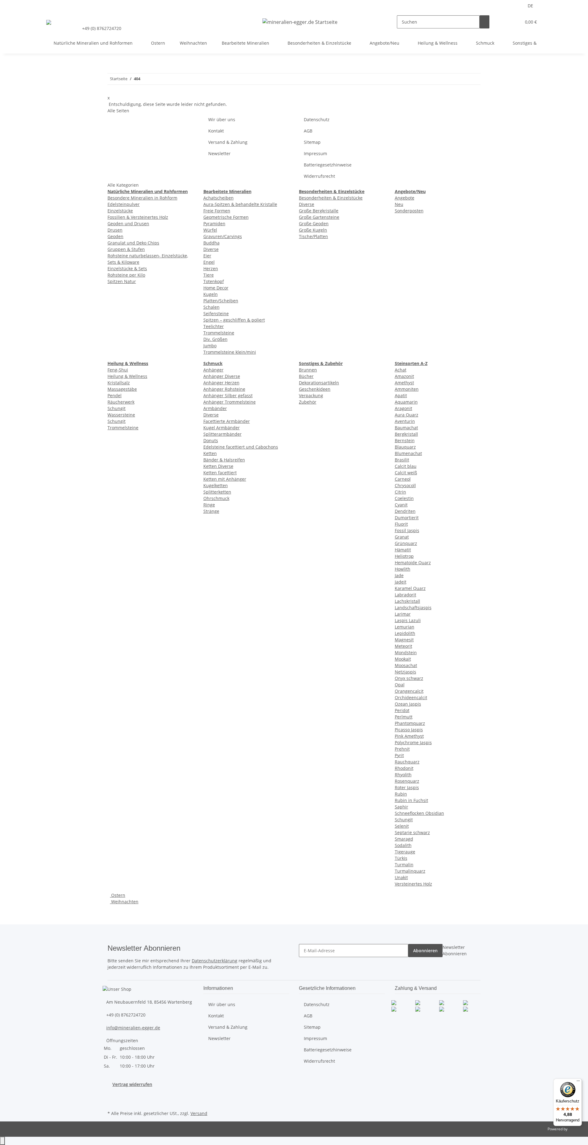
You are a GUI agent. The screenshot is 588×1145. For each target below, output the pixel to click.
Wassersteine (121, 415)
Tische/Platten (313, 236)
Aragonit (403, 408)
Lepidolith (405, 633)
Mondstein (406, 652)
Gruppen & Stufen (126, 249)
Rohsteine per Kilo (126, 275)
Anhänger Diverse (221, 376)
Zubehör (307, 402)
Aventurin (405, 421)
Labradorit (405, 595)
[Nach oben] (2, 1141)
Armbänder (215, 408)
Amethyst (404, 383)
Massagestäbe (122, 389)
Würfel (210, 230)
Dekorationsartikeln (319, 383)
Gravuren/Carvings (222, 236)
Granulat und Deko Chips (133, 243)
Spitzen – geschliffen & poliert (234, 320)
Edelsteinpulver (123, 204)
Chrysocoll (405, 485)
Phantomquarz (410, 723)
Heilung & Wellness (127, 376)
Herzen (210, 268)
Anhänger (213, 370)
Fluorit (401, 524)
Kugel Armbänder (221, 428)
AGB (308, 131)
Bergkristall (406, 434)
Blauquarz (405, 447)
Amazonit (404, 376)
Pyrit (399, 755)
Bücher (306, 376)
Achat (400, 370)
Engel (209, 262)
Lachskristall (407, 601)
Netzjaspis (405, 672)
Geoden (115, 236)
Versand (198, 1113)
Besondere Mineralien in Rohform (142, 198)
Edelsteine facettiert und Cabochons (240, 447)
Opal (400, 685)
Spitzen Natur (121, 281)
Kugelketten (215, 485)
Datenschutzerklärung (214, 961)
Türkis (401, 858)
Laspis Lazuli (408, 620)
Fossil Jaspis (407, 530)
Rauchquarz (407, 762)
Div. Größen (215, 339)
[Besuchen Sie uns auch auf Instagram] (112, 1101)
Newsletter (219, 153)
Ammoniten (407, 389)
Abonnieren (425, 950)
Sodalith (403, 845)
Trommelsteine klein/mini (229, 352)
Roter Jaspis (407, 787)
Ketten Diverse (218, 466)
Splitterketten (217, 492)
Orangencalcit (409, 691)
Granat (402, 537)
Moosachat (406, 665)
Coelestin (404, 498)
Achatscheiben (218, 198)
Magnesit (404, 640)
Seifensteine (216, 313)
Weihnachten (124, 901)
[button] (504, 21)
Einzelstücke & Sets (127, 268)
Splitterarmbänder (222, 434)
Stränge (211, 511)
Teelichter (213, 326)
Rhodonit (404, 768)
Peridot (402, 710)
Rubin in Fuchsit (411, 800)
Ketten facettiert (220, 473)
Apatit (401, 395)
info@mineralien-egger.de (133, 1028)
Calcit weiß (406, 473)
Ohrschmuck (216, 498)
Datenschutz (317, 119)
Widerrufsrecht (319, 176)
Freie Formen (216, 211)
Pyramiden (214, 223)
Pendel (114, 395)
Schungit (116, 408)
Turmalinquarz (410, 871)
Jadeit (400, 582)
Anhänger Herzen (221, 383)
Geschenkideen (314, 389)
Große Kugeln (313, 230)
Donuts (210, 440)
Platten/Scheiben (220, 301)
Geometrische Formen (226, 217)
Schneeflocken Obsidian (419, 813)
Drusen (115, 230)
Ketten (210, 453)
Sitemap (312, 142)
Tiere (208, 275)
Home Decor (215, 288)
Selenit (402, 826)
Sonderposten (409, 211)
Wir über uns (221, 119)
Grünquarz (406, 543)
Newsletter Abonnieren (455, 950)
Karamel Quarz (410, 588)
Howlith (402, 569)
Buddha (211, 243)
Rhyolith (403, 775)
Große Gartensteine (319, 217)
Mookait (403, 659)
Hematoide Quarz (413, 562)
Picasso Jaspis (409, 730)
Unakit (401, 877)
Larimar (403, 614)
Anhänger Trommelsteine (229, 402)
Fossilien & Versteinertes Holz (137, 217)
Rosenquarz (407, 781)
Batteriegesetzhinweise (328, 165)
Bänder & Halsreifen (224, 460)
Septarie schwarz (412, 832)
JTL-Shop (575, 1129)
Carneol (403, 479)
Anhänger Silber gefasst (228, 395)
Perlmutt (404, 717)
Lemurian (404, 627)
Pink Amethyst (409, 736)
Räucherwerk (120, 402)
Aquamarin (406, 402)
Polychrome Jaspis (413, 742)
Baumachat (406, 428)
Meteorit (403, 646)
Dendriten (405, 511)
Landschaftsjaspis (413, 607)
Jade (399, 575)
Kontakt (216, 131)
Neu (399, 204)
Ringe (209, 505)
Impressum (315, 153)
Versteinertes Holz (413, 884)
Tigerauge (405, 852)
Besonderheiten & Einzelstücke (331, 198)
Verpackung (311, 395)
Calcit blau (406, 466)
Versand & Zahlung (227, 142)
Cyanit (401, 505)
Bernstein (405, 440)
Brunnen (308, 370)
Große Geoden (314, 223)
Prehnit (402, 749)
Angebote (404, 198)
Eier (207, 256)
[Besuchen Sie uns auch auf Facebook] (112, 1094)
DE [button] (531, 6)
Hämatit (403, 550)
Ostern (117, 895)
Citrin (400, 492)
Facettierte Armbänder (226, 421)
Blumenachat (408, 453)
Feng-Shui (117, 370)
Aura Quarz (406, 415)
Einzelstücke (120, 211)
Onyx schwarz (409, 678)
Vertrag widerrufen (132, 1084)
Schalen (211, 307)
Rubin (401, 794)
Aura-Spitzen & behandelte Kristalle (240, 204)
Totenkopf (213, 281)
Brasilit (402, 460)
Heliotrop (404, 556)
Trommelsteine (218, 333)
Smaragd (404, 839)
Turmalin (404, 864)
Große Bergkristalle (318, 211)
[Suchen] (484, 21)
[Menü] (578, 1082)
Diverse (211, 249)
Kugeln (210, 294)
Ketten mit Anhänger (224, 479)
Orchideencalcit (411, 697)
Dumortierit (407, 517)
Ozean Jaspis (408, 704)
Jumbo (210, 346)
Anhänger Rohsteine (224, 389)
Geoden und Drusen (128, 223)
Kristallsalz (118, 383)
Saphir (401, 807)
